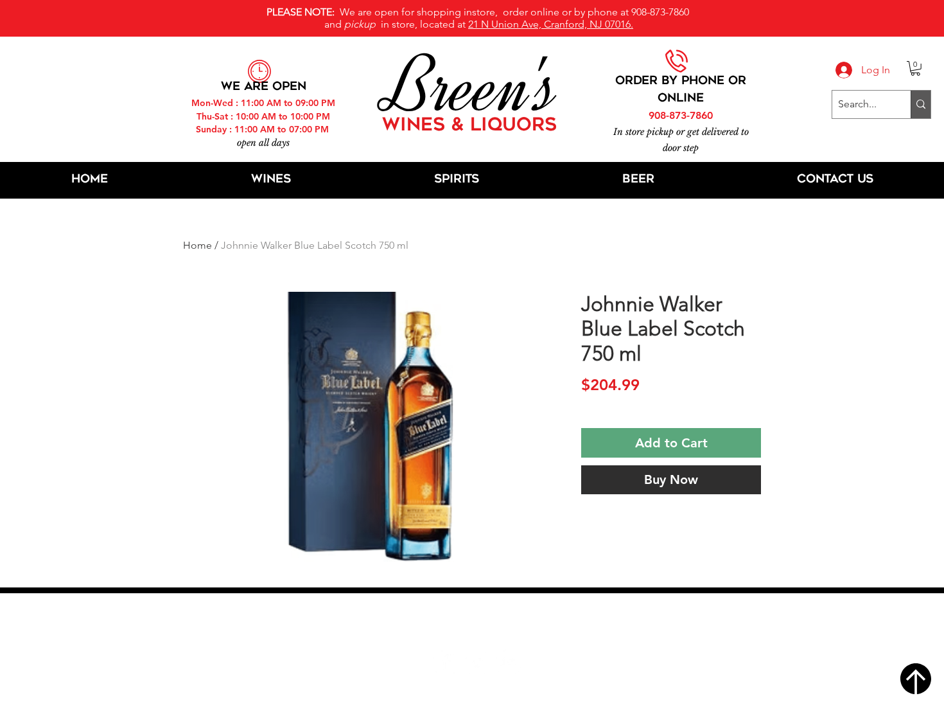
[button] (915, 68)
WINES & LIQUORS (469, 126)
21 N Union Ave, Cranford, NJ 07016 (479, 623)
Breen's (472, 86)
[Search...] (921, 104)
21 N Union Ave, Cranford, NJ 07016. (550, 24)
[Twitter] (476, 661)
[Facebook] (445, 661)
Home (197, 245)
